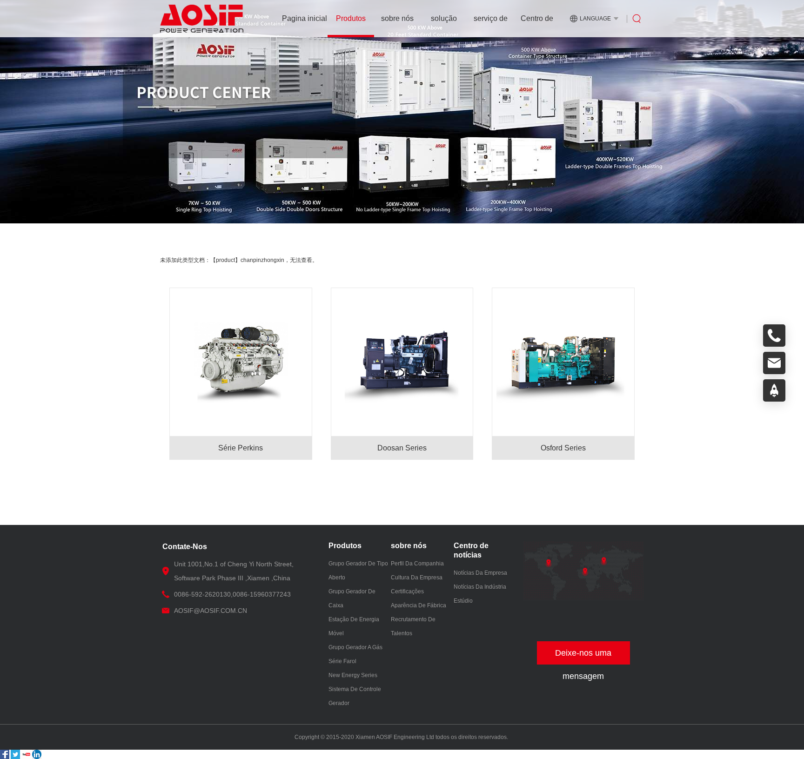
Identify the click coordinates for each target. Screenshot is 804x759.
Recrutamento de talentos (413, 626)
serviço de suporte (491, 25)
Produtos (351, 18)
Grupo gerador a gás (355, 647)
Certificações (407, 591)
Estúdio (463, 601)
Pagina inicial (304, 18)
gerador (338, 703)
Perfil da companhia (417, 563)
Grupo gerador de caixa (351, 598)
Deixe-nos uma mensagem (583, 656)
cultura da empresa (416, 577)
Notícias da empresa (480, 573)
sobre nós (397, 18)
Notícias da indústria (480, 587)
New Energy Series (352, 675)
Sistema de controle (354, 689)
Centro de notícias (537, 25)
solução (444, 18)
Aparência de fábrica (418, 605)
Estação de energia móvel (353, 626)
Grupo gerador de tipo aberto (358, 570)
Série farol (342, 661)
